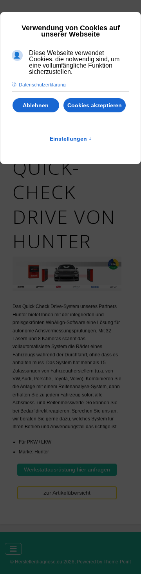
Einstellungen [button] (71, 139)
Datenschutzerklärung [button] (42, 85)
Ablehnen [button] (36, 105)
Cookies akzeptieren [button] (94, 105)
